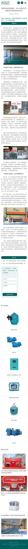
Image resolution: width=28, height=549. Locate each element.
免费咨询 (14, 23)
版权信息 (16, 542)
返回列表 (14, 257)
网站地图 (11, 542)
